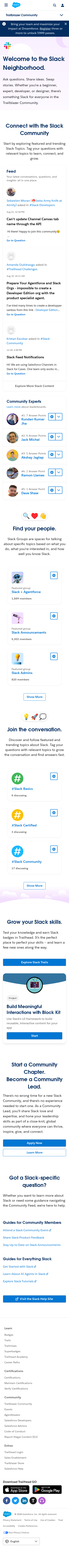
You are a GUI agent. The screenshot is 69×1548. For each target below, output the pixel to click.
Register (45, 28)
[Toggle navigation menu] (61, 15)
